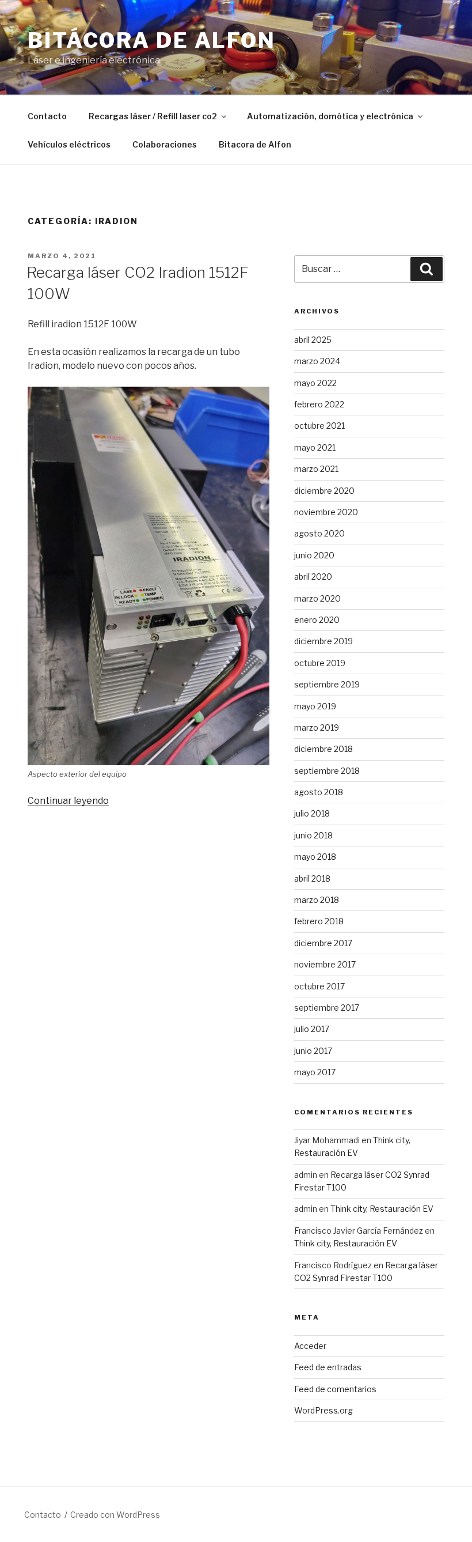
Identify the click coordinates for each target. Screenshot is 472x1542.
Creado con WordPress (115, 1515)
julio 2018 (312, 813)
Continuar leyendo (68, 800)
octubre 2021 (319, 425)
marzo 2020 (317, 598)
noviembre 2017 (325, 964)
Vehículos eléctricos (69, 144)
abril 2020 (313, 576)
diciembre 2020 (324, 491)
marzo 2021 (316, 469)
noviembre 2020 (326, 512)
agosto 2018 (318, 792)
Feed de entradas (327, 1367)
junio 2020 (314, 555)
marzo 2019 (316, 727)
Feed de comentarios (335, 1389)
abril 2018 (312, 878)
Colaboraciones (164, 144)
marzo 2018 (316, 900)
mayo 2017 (315, 1072)
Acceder (310, 1346)
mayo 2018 (315, 856)
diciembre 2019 (323, 641)
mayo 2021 (315, 447)
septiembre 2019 (327, 684)
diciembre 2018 (323, 749)
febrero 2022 (319, 404)
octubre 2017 (319, 986)
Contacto (47, 116)
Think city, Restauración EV (381, 1209)
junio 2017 (313, 1051)
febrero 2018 (319, 921)
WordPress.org (323, 1410)
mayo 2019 (315, 706)
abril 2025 (313, 340)
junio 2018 (313, 835)
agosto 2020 (319, 533)
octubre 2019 (319, 663)
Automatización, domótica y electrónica (330, 116)
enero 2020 (317, 620)
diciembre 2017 (323, 943)
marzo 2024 (317, 361)
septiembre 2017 (326, 1007)
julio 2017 (311, 1029)
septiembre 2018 (327, 771)
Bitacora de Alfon (255, 144)
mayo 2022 (315, 383)
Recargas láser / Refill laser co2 (153, 116)
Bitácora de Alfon (152, 40)
